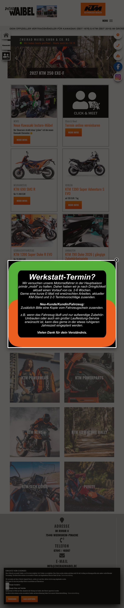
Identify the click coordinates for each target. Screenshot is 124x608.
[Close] (116, 260)
